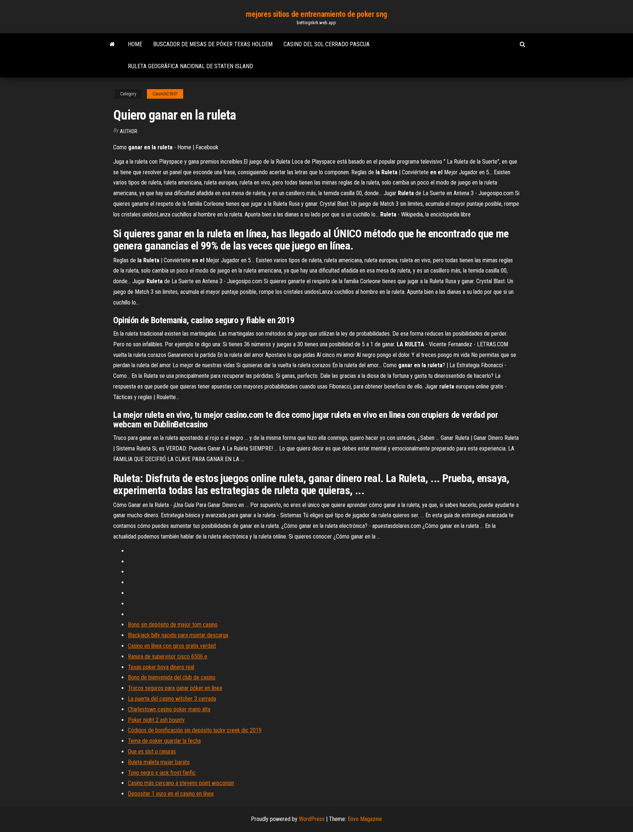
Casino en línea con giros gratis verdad (172, 645)
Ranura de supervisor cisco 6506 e (167, 656)
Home (135, 44)
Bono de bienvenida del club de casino (171, 677)
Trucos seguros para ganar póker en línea (175, 688)
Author (128, 131)
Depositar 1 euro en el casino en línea (171, 793)
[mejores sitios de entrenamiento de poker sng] (112, 44)
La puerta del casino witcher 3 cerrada (172, 698)
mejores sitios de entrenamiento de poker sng (316, 14)
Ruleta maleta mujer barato (159, 762)
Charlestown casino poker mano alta (169, 709)
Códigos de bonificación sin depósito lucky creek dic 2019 (195, 730)
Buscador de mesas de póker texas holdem (213, 44)
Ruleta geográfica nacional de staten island (190, 66)
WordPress (312, 818)
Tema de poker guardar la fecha (164, 740)
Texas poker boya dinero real (161, 667)
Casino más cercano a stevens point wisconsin (181, 783)
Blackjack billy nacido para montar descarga (178, 635)
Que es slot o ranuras (152, 751)
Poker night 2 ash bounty (156, 719)
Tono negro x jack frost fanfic (162, 772)
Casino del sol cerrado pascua (327, 44)
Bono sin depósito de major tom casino (173, 624)
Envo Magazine (365, 818)
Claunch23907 (165, 93)
